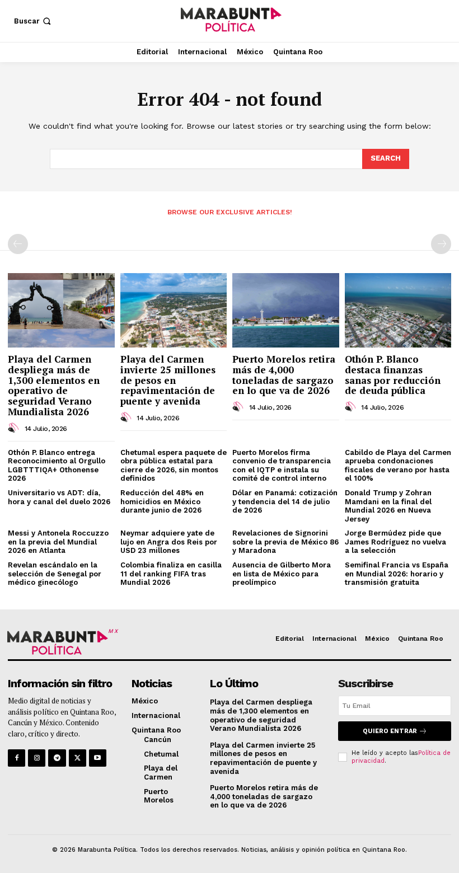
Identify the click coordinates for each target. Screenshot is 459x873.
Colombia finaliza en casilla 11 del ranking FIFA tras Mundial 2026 (171, 573)
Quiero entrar (390, 731)
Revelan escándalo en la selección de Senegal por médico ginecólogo (54, 573)
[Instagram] (36, 758)
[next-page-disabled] (441, 244)
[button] (33, 21)
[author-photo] (15, 428)
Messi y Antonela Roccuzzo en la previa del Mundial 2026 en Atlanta (58, 542)
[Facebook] (16, 758)
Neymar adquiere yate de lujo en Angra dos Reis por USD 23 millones (168, 542)
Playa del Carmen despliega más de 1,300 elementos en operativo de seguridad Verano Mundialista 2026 (54, 385)
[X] (77, 758)
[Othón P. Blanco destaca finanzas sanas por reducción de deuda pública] (398, 310)
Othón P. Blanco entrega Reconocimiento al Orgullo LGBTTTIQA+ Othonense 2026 (56, 465)
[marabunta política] (231, 19)
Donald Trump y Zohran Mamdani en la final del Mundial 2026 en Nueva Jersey (388, 506)
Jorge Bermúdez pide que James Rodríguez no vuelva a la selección (395, 542)
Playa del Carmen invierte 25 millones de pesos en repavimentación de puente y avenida (168, 380)
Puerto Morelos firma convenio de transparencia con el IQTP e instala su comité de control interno (281, 465)
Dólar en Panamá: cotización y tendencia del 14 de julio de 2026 (285, 501)
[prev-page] (18, 244)
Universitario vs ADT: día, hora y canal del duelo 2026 (59, 497)
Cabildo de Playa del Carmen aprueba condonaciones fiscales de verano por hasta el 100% (398, 465)
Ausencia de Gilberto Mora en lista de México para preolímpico (281, 573)
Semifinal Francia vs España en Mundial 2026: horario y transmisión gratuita (396, 573)
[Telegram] (56, 758)
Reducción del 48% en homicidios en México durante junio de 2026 (162, 501)
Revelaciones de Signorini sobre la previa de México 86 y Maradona (285, 542)
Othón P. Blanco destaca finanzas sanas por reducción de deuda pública (393, 375)
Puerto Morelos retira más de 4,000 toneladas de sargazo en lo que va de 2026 (283, 375)
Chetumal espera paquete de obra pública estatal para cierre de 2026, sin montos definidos (173, 465)
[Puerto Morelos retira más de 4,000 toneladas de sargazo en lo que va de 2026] (285, 310)
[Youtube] (97, 758)
